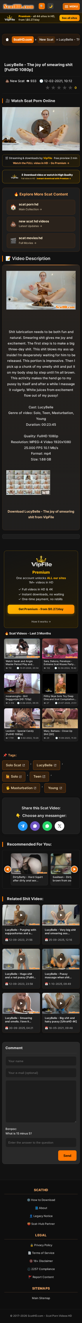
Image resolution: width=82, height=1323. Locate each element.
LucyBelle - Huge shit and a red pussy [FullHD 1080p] (20, 975)
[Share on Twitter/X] (59, 826)
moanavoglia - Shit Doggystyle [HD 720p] (18, 698)
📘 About (41, 1208)
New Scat (46, 39)
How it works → (41, 621)
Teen (37, 776)
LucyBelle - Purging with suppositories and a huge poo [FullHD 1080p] (21, 931)
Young (53, 788)
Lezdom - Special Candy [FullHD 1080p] (20, 732)
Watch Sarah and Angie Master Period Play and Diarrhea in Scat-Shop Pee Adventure (21, 663)
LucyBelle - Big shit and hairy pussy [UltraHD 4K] (61, 1019)
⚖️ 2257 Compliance (41, 1269)
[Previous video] (7, 869)
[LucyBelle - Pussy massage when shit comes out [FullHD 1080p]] (61, 959)
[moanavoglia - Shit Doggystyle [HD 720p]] (22, 684)
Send (67, 1155)
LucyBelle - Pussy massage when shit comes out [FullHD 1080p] (57, 975)
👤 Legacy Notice (41, 1216)
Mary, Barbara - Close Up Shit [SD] (58, 732)
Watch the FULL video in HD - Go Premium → (41, 163)
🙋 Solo (12, 776)
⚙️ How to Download (41, 1200)
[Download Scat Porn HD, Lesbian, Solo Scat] (18, 6)
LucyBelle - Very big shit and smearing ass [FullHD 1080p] (60, 931)
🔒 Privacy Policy (41, 1245)
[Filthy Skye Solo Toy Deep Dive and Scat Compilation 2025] (60, 684)
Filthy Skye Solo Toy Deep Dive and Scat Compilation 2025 (59, 698)
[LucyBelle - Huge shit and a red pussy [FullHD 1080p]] (21, 959)
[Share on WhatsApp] (47, 826)
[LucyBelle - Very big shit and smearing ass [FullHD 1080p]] (61, 915)
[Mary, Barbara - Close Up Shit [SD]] (60, 718)
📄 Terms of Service (41, 1253)
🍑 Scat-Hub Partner (41, 1223)
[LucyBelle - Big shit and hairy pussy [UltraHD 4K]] (61, 1003)
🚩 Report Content (41, 1277)
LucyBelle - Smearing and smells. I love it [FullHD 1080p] (18, 1019)
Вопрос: (11, 1129)
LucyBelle (44, 765)
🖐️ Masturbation (19, 788)
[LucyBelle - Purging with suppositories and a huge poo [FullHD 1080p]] (21, 915)
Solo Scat (13, 765)
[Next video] (74, 869)
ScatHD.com (23, 39)
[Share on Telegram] (23, 826)
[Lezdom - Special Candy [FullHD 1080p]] (22, 718)
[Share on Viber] (35, 826)
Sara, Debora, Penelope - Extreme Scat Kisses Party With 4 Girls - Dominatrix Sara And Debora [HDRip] (58, 663)
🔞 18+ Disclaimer (41, 1261)
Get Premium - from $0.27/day (41, 609)
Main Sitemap (41, 1298)
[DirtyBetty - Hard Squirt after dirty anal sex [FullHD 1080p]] (29, 863)
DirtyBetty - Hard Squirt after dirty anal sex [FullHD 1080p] (28, 880)
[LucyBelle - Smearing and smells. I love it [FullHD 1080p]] (21, 1003)
